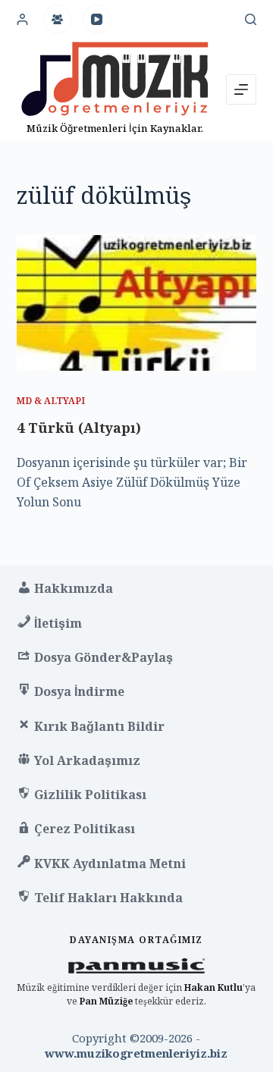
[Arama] (250, 19)
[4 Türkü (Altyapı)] (137, 302)
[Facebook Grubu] (57, 19)
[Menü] (241, 89)
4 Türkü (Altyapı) (79, 427)
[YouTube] (97, 19)
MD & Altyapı (51, 400)
